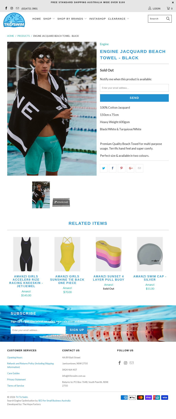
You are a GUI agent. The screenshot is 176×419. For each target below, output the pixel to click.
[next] (92, 109)
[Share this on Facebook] (112, 168)
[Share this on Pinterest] (121, 168)
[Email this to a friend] (139, 168)
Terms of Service (15, 385)
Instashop (97, 18)
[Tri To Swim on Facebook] (6, 8)
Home (36, 18)
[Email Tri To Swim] (17, 8)
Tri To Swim (22, 397)
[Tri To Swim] (14, 20)
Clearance (117, 18)
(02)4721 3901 (29, 8)
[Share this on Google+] (130, 168)
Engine (104, 44)
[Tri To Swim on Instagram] (11, 8)
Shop (47, 18)
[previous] (12, 109)
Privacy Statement (16, 379)
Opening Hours (14, 357)
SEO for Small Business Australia (54, 400)
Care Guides (13, 373)
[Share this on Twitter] (103, 168)
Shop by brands (70, 18)
